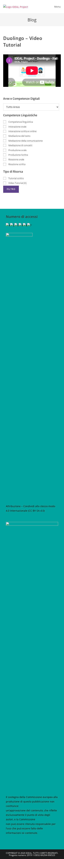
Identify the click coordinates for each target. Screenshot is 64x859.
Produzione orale (17, 150)
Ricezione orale (16, 159)
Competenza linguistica (20, 121)
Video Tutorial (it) (17, 183)
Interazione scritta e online (22, 131)
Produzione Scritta (18, 154)
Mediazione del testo (19, 135)
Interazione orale (17, 126)
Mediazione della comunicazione (25, 140)
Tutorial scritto (16, 178)
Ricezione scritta (16, 164)
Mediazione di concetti (20, 145)
